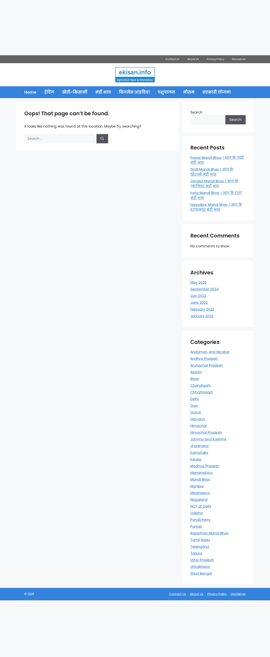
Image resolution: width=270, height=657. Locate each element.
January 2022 (201, 316)
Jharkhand (199, 446)
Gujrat (195, 412)
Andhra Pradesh (204, 358)
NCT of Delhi (200, 506)
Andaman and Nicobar (210, 352)
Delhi (194, 399)
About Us (193, 59)
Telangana (199, 546)
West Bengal (201, 573)
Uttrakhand (200, 566)
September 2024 (204, 289)
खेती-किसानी (74, 92)
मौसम (188, 92)
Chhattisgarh (201, 392)
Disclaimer (239, 59)
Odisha (196, 513)
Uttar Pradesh (202, 560)
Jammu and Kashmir (208, 439)
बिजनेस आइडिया (134, 92)
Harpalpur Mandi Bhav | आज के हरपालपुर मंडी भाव (216, 207)
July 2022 (198, 296)
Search (196, 112)
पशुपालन (166, 92)
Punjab (196, 526)
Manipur (197, 486)
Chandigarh (200, 385)
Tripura (196, 553)
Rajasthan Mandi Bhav (209, 533)
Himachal (198, 425)
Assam (196, 372)
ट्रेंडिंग (49, 92)
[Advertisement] (118, 27)
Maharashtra (201, 472)
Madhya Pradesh (204, 466)
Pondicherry (200, 519)
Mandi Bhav (200, 479)
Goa (194, 405)
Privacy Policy (215, 59)
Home (30, 92)
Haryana (197, 419)
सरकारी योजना (216, 92)
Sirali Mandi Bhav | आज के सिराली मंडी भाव (211, 172)
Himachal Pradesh (206, 432)
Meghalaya (200, 493)
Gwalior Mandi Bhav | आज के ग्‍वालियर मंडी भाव (214, 184)
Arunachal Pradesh (206, 365)
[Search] (102, 139)
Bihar (194, 378)
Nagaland (199, 499)
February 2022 (202, 309)
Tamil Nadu (200, 540)
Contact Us (172, 59)
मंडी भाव (103, 92)
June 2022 (199, 302)
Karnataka (199, 452)
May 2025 (198, 282)
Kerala (195, 459)
